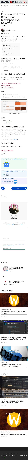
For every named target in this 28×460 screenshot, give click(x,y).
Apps (2, 11)
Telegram (8, 224)
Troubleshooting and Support (8, 52)
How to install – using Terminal (8, 48)
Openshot (3, 362)
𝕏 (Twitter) (12, 224)
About (2, 452)
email (22, 224)
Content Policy (8, 452)
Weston (6, 309)
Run (3, 49)
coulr (3, 196)
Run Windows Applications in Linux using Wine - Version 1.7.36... (16, 282)
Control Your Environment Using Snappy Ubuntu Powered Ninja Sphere (16, 268)
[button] (24, 1)
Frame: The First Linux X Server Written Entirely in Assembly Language (12, 401)
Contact (16, 452)
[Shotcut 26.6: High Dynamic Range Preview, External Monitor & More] (14, 327)
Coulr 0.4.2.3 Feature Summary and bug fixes (11, 46)
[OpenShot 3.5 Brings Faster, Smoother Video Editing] (14, 353)
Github (7, 122)
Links (4, 51)
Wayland (3, 309)
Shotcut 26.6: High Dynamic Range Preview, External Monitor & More (14, 338)
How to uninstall (5, 54)
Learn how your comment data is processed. (13, 244)
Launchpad (9, 120)
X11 (1, 399)
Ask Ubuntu (15, 139)
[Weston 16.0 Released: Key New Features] (14, 300)
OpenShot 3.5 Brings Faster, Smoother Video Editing (11, 365)
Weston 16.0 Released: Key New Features (13, 312)
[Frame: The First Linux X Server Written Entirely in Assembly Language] (14, 387)
